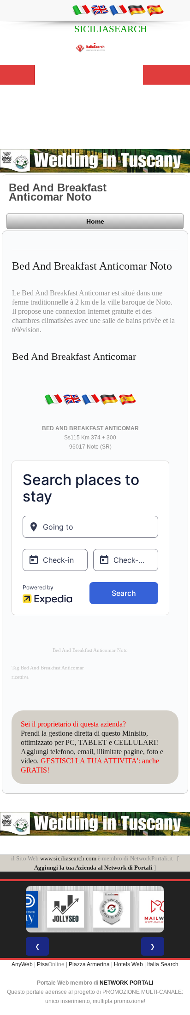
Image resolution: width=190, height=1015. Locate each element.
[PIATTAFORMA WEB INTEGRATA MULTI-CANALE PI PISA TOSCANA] (98, 909)
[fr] (118, 9)
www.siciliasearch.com (68, 858)
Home (95, 221)
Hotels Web (128, 964)
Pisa (42, 964)
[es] (155, 9)
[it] (81, 9)
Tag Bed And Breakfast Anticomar (48, 667)
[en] (99, 9)
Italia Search (162, 964)
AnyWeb (22, 964)
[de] (136, 9)
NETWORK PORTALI (126, 983)
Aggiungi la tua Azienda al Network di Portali (93, 867)
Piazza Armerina (89, 964)
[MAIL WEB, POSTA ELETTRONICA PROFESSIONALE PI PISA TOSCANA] (144, 909)
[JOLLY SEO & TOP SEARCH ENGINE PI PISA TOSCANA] (52, 909)
